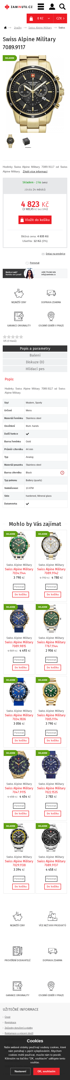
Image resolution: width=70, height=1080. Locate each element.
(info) (44, 182)
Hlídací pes (35, 369)
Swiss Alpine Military (40, 27)
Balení (35, 355)
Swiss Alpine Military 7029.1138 (19, 863)
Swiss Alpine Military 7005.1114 (51, 717)
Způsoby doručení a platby (19, 1028)
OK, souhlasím (46, 1071)
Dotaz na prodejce (55, 253)
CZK (59, 18)
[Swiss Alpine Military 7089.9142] (51, 558)
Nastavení (20, 1071)
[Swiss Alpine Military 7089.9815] (19, 631)
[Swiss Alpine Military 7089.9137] (51, 850)
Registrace (10, 1022)
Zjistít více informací (35, 171)
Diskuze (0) (35, 362)
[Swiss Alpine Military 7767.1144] (51, 631)
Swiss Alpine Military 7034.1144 (19, 571)
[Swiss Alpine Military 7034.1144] (19, 558)
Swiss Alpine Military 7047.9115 (19, 790)
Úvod (7, 1017)
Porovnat (34, 263)
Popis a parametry (35, 348)
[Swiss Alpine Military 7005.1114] (51, 704)
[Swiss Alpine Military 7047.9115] (19, 777)
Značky (18, 27)
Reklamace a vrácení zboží (19, 1033)
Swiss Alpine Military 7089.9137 (51, 863)
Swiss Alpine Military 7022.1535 (51, 790)
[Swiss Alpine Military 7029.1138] (19, 850)
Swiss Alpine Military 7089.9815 (19, 644)
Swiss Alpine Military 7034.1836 (19, 717)
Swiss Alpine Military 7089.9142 (51, 571)
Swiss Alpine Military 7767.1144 (51, 644)
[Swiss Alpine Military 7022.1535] (51, 777)
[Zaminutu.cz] (6, 27)
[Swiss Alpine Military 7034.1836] (19, 704)
